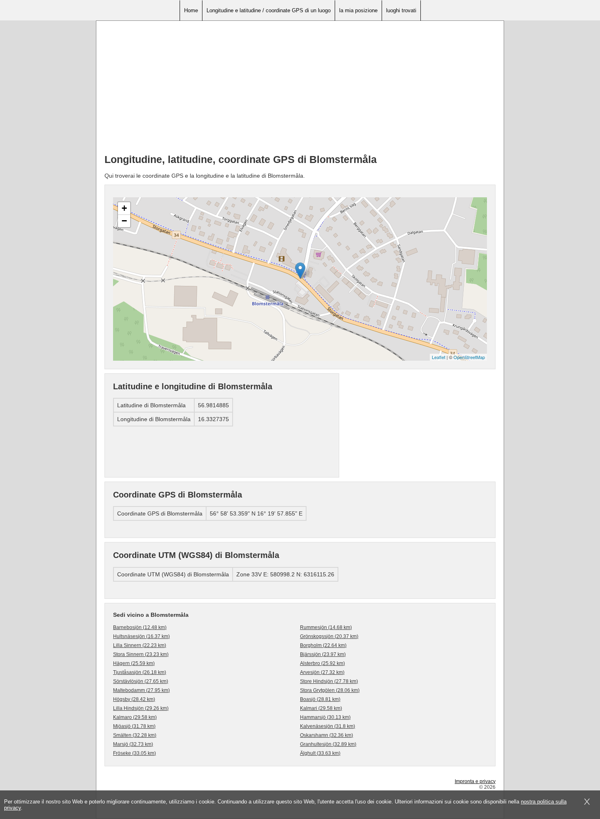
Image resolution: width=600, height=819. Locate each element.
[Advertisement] (300, 90)
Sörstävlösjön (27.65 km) (140, 681)
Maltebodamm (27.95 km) (141, 690)
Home (191, 10)
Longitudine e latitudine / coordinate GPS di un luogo (269, 10)
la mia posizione (358, 10)
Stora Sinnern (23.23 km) (141, 654)
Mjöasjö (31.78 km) (134, 726)
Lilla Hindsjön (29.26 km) (141, 708)
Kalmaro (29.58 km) (135, 717)
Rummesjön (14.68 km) (326, 627)
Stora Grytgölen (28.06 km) (330, 690)
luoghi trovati (401, 10)
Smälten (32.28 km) (134, 735)
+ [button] (124, 208)
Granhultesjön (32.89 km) (328, 744)
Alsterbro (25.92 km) (322, 663)
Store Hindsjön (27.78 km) (329, 681)
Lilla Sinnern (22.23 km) (139, 645)
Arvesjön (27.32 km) (322, 672)
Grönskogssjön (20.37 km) (329, 636)
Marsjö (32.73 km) (133, 744)
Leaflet (438, 357)
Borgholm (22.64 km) (323, 645)
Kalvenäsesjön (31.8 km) (327, 726)
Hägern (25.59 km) (134, 663)
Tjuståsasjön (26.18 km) (139, 672)
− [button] (124, 221)
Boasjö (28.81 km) (320, 699)
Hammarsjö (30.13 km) (325, 717)
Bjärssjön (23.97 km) (323, 654)
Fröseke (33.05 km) (134, 753)
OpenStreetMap (469, 357)
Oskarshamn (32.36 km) (326, 735)
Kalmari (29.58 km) (321, 708)
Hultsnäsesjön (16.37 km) (141, 636)
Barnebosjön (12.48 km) (140, 627)
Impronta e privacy (475, 781)
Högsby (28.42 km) (134, 699)
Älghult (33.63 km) (320, 753)
